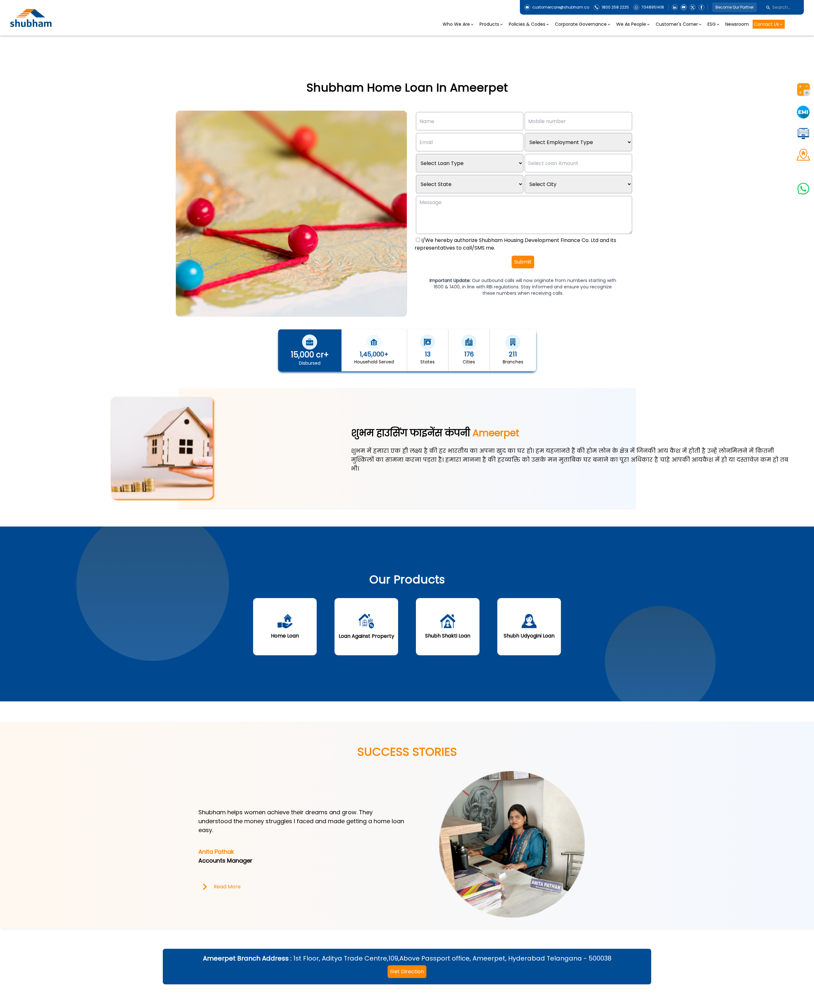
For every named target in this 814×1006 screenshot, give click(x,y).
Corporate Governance (581, 24)
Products (489, 24)
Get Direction (407, 971)
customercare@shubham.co (560, 7)
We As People (631, 24)
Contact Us (766, 24)
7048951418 (652, 7)
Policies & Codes (527, 24)
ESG (711, 24)
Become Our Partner (734, 7)
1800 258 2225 (615, 7)
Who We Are (456, 24)
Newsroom (737, 24)
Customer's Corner (677, 24)
